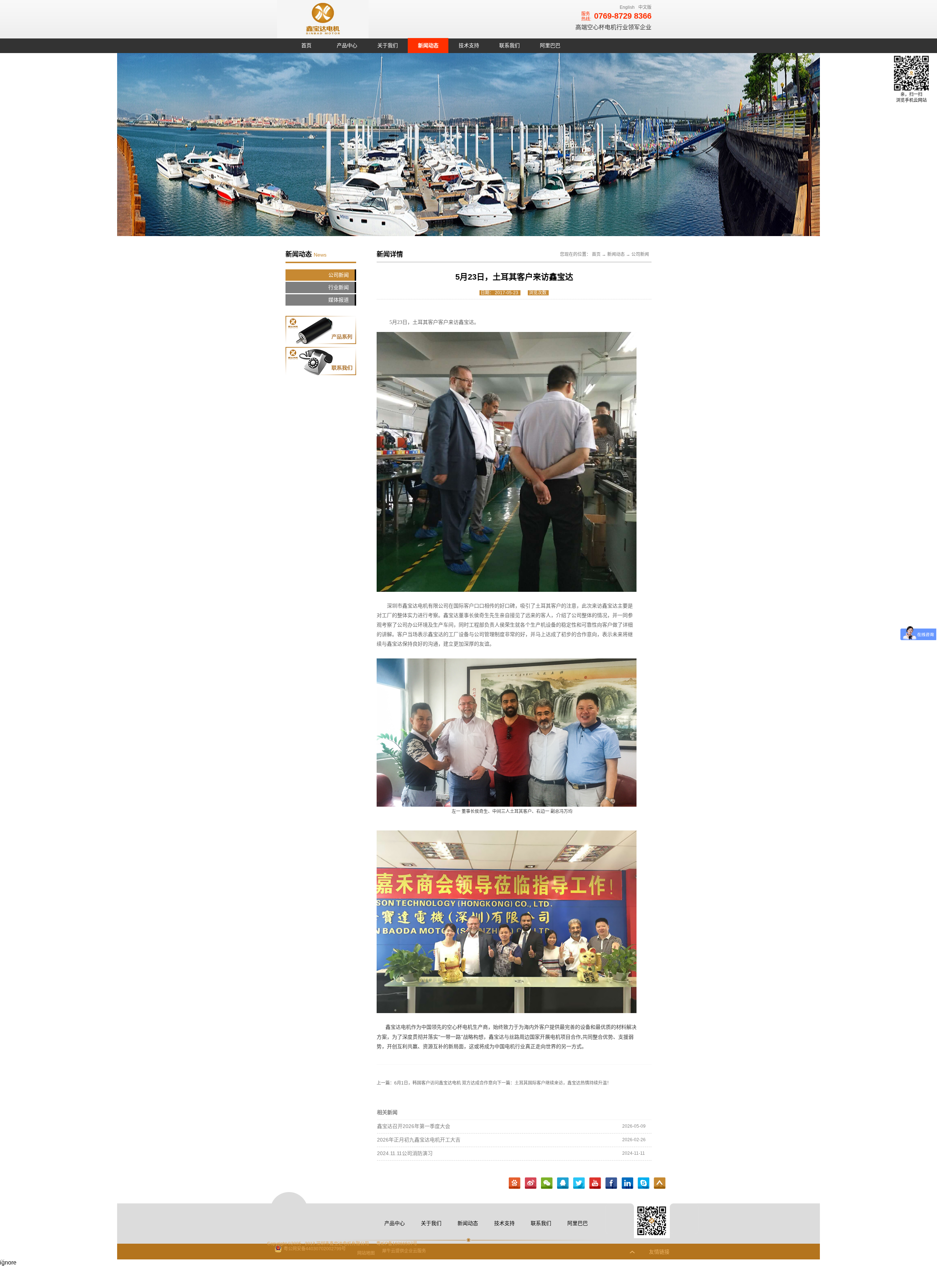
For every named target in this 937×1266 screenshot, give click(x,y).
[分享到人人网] (643, 1183)
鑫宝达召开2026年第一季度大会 (413, 1126)
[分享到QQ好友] (563, 1183)
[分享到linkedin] (627, 1183)
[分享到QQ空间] (595, 1183)
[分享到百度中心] (514, 1183)
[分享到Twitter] (579, 1183)
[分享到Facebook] (611, 1183)
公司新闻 (640, 254)
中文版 (645, 7)
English (627, 7)
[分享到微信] (547, 1183)
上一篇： (437, 1083)
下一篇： (554, 1083)
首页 (306, 45)
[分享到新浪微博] (531, 1183)
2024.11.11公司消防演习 (405, 1153)
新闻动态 (616, 254)
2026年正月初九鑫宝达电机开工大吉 (418, 1140)
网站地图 (365, 1253)
